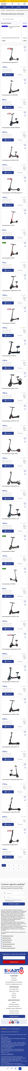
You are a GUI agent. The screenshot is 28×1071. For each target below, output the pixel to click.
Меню (4, 7)
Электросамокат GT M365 (8, 584)
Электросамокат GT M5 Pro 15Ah (10, 616)
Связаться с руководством (7, 1054)
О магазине (14, 980)
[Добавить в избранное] (25, 48)
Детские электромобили (8, 948)
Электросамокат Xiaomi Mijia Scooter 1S (12, 192)
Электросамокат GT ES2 (8, 225)
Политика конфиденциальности (13, 984)
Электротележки (6, 942)
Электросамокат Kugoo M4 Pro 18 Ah (11, 649)
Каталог (19, 7)
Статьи (14, 993)
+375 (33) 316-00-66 (14, 1011)
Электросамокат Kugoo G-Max (10, 453)
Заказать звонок (14, 1016)
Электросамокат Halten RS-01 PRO (11, 812)
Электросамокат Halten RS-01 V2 (10, 747)
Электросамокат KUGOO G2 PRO (10, 160)
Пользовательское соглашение (14, 982)
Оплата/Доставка (13, 989)
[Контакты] (19, 4)
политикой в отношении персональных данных (13, 901)
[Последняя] (4, 872)
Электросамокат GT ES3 (8, 258)
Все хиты (25, 23)
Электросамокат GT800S (8, 551)
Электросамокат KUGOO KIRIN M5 (11, 127)
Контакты (13, 978)
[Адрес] (12, 4)
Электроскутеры (6, 938)
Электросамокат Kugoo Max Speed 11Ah (12, 779)
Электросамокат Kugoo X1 (9, 323)
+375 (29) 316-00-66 (14, 1013)
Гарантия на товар (14, 991)
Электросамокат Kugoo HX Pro (10, 844)
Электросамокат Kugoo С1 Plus (10, 388)
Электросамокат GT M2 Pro (9, 355)
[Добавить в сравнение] (25, 51)
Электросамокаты (7, 946)
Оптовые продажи (14, 1004)
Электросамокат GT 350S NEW (10, 95)
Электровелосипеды (7, 936)
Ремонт (14, 1002)
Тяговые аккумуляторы (8, 944)
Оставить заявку (13, 904)
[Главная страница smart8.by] (4, 4)
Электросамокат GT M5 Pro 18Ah (10, 714)
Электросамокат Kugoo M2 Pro (10, 62)
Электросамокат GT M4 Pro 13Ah (10, 681)
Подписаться (14, 962)
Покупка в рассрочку (13, 1006)
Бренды (14, 997)
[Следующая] (24, 869)
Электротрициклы (7, 940)
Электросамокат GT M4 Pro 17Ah (10, 518)
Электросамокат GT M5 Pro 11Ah (10, 421)
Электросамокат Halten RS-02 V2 (10, 486)
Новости (14, 995)
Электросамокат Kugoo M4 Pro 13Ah (11, 290)
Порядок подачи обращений (14, 1008)
